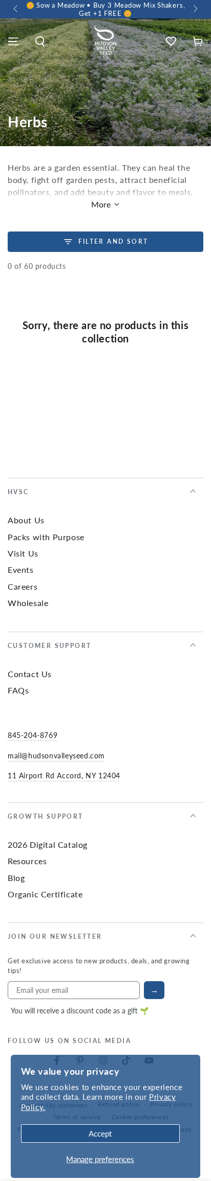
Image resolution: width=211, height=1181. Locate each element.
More (101, 204)
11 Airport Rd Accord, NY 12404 (64, 775)
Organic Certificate (45, 894)
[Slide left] (16, 9)
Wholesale (28, 603)
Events (21, 569)
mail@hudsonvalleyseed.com (56, 755)
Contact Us (30, 674)
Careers (22, 586)
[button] (40, 41)
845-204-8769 (32, 735)
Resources (27, 861)
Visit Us (23, 553)
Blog (16, 878)
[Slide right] (194, 9)
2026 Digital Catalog (48, 844)
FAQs (18, 690)
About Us (26, 520)
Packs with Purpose (46, 537)
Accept (100, 1133)
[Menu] (13, 41)
